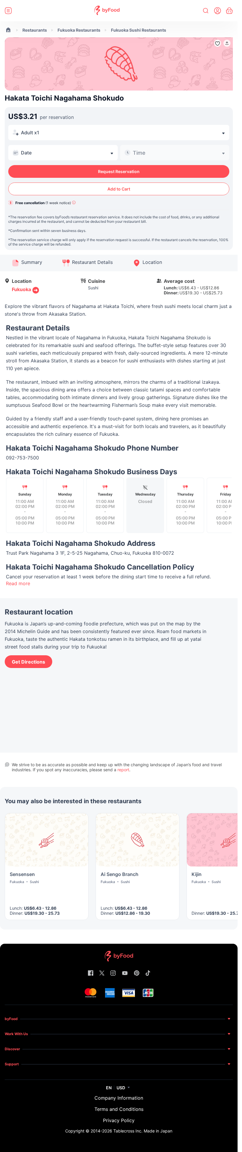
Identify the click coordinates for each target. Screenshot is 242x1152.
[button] (226, 43)
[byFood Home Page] (107, 11)
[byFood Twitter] (102, 973)
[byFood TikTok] (148, 973)
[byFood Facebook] (90, 973)
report (123, 769)
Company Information (118, 1098)
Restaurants (34, 30)
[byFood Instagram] (113, 973)
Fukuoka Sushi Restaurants (138, 30)
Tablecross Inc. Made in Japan (142, 1130)
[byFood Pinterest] (136, 973)
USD (121, 1087)
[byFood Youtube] (124, 973)
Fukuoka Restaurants (79, 30)
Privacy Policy (119, 1120)
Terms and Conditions (118, 1109)
